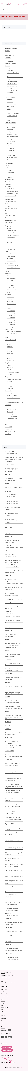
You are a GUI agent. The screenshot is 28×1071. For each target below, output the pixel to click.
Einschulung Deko (11, 278)
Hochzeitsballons (11, 127)
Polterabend (9, 795)
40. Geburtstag (11, 315)
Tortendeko (8, 184)
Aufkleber (7, 206)
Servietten (9, 386)
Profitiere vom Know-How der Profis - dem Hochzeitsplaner (13, 805)
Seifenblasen (10, 172)
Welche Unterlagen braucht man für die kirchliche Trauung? (13, 644)
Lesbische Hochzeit (12, 157)
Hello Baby (10, 242)
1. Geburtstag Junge (12, 265)
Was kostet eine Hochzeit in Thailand (12, 514)
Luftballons (10, 367)
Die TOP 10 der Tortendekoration (14, 876)
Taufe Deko (10, 253)
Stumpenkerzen (11, 356)
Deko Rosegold (11, 141)
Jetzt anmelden (6, 1047)
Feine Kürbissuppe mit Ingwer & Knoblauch (13, 853)
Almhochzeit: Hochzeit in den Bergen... (12, 664)
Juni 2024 (7, 483)
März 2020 (8, 728)
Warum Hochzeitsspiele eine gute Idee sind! (14, 626)
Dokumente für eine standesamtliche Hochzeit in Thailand (12, 520)
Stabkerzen (10, 353)
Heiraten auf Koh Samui (12, 503)
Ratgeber (3, 1003)
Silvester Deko (10, 306)
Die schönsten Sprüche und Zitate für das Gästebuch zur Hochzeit (14, 755)
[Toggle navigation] (2, 4)
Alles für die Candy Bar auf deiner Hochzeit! (12, 541)
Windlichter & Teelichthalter (14, 379)
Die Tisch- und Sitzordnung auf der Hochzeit (13, 678)
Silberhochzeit (10, 287)
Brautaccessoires (9, 179)
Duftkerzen (10, 346)
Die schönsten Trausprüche (13, 832)
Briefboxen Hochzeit (12, 81)
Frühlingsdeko (10, 296)
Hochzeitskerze (11, 168)
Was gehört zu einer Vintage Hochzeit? (12, 828)
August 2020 (8, 673)
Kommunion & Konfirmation (14, 334)
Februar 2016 (8, 953)
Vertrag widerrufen (7, 1050)
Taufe (6, 251)
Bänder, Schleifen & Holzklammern (12, 75)
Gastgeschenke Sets (10, 211)
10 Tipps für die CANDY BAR (13, 790)
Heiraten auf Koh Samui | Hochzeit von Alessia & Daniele (13, 949)
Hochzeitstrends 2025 (11, 453)
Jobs (2, 1011)
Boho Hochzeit (10, 148)
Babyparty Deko (11, 230)
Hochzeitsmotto (9, 129)
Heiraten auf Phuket (11, 496)
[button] (19, 4)
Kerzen (8, 108)
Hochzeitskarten (9, 177)
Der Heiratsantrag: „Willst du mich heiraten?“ (13, 771)
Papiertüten (10, 400)
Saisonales (8, 294)
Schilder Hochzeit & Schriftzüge (12, 91)
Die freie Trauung (10, 811)
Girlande (9, 370)
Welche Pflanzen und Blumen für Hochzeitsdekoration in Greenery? (14, 707)
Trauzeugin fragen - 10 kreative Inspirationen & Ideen (13, 479)
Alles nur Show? (10, 813)
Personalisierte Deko (10, 63)
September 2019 (9, 824)
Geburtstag (8, 308)
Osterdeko (9, 299)
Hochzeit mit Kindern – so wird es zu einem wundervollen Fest (14, 848)
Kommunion (10, 280)
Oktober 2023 (8, 545)
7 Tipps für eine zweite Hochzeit (14, 583)
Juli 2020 (7, 682)
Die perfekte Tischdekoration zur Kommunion (13, 687)
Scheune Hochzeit (11, 153)
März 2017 (8, 918)
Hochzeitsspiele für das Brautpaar (11, 580)
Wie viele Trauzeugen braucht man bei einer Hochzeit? (13, 561)
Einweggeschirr (11, 99)
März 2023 (8, 611)
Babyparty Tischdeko (12, 233)
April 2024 (8, 492)
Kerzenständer (11, 351)
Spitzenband (8, 218)
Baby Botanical (11, 249)
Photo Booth (10, 88)
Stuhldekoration (11, 94)
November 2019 (9, 750)
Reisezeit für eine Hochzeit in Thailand (12, 508)
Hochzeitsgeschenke (12, 191)
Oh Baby (9, 240)
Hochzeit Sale (8, 426)
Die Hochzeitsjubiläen (11, 564)
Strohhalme (10, 388)
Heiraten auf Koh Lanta (12, 499)
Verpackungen (9, 222)
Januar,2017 (8, 936)
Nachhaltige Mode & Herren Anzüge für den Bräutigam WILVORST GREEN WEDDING (13, 765)
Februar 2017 (8, 927)
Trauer (8, 292)
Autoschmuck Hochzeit (13, 72)
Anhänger (7, 204)
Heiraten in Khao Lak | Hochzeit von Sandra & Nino (13, 932)
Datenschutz (4, 994)
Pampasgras (10, 139)
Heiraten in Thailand (11, 525)
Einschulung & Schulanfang (14, 331)
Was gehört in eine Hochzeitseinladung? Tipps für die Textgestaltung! (13, 778)
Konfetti (9, 118)
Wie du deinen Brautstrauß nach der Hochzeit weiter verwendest (13, 488)
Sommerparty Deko (12, 418)
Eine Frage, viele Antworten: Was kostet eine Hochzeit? (14, 871)
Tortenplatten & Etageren (13, 397)
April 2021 (8, 659)
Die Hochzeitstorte (11, 894)
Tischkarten (10, 111)
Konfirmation (10, 283)
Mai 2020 (7, 711)
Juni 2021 (7, 639)
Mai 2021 (7, 650)
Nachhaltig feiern (11, 414)
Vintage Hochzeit (11, 150)
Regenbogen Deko (12, 416)
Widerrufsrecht (4, 996)
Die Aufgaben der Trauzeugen (14, 808)
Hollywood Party (11, 409)
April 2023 (8, 575)
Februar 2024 (8, 528)
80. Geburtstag (11, 324)
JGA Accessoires (9, 55)
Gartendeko (8, 421)
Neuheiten (7, 68)
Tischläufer (10, 101)
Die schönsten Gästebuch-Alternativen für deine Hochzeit (13, 890)
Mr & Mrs (9, 159)
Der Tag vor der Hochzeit (12, 566)
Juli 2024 (7, 474)
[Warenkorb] (26, 4)
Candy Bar (8, 182)
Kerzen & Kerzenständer (11, 342)
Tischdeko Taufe (11, 260)
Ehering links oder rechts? (12, 792)
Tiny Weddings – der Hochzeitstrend (10, 635)
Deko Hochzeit (9, 70)
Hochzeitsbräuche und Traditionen (11, 532)
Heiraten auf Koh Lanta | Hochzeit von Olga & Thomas (14, 923)
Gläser (7, 213)
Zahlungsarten (4, 1021)
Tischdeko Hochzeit (10, 97)
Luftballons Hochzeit (10, 122)
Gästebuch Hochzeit (10, 195)
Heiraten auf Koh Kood (12, 915)
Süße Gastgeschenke (10, 220)
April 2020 (8, 721)
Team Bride (8, 57)
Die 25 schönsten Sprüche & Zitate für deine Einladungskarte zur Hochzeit (13, 819)
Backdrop (9, 175)
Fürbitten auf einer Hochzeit (13, 616)
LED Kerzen (10, 344)
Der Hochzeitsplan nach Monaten (14, 725)
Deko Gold (9, 143)
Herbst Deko (10, 301)
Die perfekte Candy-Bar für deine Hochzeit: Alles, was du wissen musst (14, 881)
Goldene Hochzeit (11, 289)
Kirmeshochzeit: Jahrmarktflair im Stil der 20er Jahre (14, 733)
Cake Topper (10, 393)
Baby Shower (8, 228)
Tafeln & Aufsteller (12, 115)
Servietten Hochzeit (12, 104)
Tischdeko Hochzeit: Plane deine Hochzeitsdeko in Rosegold (13, 701)
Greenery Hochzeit (12, 134)
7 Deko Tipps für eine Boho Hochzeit (12, 859)
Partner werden (5, 1007)
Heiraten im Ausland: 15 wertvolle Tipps (11, 607)
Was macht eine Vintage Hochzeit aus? (11, 742)
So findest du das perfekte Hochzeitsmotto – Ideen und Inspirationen (12, 469)
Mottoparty (8, 404)
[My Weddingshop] (9, 3)
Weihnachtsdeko (11, 303)
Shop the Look (9, 329)
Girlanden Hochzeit (12, 83)
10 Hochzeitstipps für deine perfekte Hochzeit (12, 655)
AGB (2, 991)
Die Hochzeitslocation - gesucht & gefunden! (14, 799)
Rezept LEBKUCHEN (11, 843)
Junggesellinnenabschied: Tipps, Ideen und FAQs (13, 588)
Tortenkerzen (10, 360)
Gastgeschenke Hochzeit (11, 201)
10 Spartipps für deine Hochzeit (14, 547)
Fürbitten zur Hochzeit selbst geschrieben (12, 621)
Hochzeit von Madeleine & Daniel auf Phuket (14, 940)
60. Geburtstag (11, 320)
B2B (2, 1005)
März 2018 (8, 913)
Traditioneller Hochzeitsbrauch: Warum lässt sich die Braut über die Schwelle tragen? (13, 786)
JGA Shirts (8, 53)
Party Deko (8, 363)
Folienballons (10, 125)
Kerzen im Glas (11, 349)
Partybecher (10, 383)
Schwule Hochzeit (11, 155)
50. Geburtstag (11, 317)
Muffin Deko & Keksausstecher (15, 402)
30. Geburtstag (11, 313)
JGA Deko (7, 50)
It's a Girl (9, 244)
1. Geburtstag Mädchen (13, 267)
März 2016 (8, 944)
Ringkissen (9, 170)
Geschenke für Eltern (12, 193)
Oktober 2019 (8, 759)
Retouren (3, 1018)
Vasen (8, 120)
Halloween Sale (9, 429)
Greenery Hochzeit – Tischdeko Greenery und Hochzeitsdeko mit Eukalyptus (13, 717)
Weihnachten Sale (10, 431)
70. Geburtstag (11, 322)
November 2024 (9, 464)
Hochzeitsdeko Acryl (12, 136)
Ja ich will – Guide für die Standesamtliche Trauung (12, 839)
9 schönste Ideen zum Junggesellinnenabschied (11, 594)
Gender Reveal (11, 237)
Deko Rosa (9, 146)
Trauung (7, 165)
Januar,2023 (8, 630)
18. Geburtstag (11, 310)
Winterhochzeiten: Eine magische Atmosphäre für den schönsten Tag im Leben (14, 459)
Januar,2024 (8, 536)
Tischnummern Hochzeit (13, 113)
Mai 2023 (7, 550)
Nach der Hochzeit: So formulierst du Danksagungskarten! (14, 865)
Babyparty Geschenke (13, 235)
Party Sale (8, 433)
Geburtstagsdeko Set (12, 327)
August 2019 (8, 835)
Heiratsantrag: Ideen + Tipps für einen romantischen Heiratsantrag (13, 601)
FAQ (2, 1009)
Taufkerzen (10, 258)
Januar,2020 (8, 737)
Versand (3, 1023)
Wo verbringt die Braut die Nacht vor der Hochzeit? (14, 571)
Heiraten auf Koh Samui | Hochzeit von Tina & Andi (11, 909)
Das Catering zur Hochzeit (13, 886)
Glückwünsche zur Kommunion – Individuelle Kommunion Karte (13, 693)
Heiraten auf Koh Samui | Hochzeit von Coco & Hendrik (12, 958)
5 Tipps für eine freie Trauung (13, 613)
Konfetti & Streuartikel (13, 372)
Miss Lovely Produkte (10, 339)
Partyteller (9, 381)
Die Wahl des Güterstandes (13, 748)
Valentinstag (10, 285)
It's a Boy (9, 247)
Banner (9, 79)
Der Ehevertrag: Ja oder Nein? (13, 745)
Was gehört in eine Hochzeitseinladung (10, 555)
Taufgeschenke (11, 256)
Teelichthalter (10, 106)
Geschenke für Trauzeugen (14, 188)
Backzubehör (8, 390)
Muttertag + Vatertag (12, 276)
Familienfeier (8, 273)
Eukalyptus (10, 132)
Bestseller (7, 65)
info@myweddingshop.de (9, 982)
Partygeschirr (8, 377)
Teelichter (9, 358)
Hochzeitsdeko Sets (12, 86)
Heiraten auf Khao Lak (12, 501)
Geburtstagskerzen (12, 395)
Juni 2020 (7, 696)
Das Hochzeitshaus (11, 494)
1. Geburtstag (9, 263)
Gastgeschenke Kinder (11, 208)
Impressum (4, 989)
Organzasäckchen (10, 215)
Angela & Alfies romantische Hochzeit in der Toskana (12, 669)
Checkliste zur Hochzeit (12, 647)
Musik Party (10, 411)
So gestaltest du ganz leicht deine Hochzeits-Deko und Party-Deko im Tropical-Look (14, 902)
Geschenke (8, 186)
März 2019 (8, 897)
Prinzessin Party (11, 407)
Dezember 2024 (9, 451)
